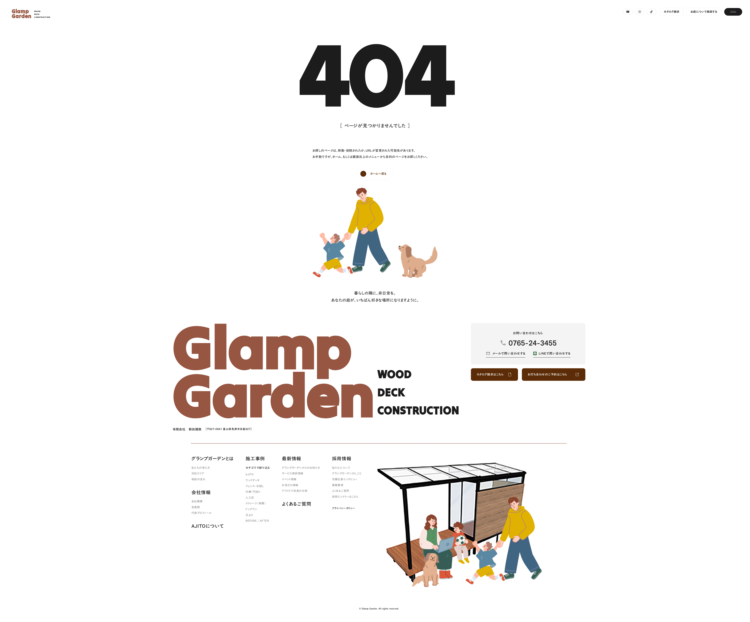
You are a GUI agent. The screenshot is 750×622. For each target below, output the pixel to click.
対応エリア (197, 474)
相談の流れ (198, 479)
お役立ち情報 (290, 485)
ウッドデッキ (253, 480)
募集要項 (337, 485)
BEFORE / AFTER (257, 521)
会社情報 (201, 492)
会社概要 (197, 502)
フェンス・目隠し (255, 486)
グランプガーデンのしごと (347, 474)
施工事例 (255, 458)
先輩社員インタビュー (345, 479)
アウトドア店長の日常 (294, 491)
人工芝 (250, 498)
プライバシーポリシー (343, 508)
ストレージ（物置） (256, 503)
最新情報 (291, 458)
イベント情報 (289, 479)
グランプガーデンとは (212, 458)
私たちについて (341, 468)
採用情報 (341, 458)
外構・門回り (253, 492)
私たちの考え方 (200, 468)
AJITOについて (207, 526)
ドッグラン (251, 509)
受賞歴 (195, 507)
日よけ (249, 515)
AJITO (250, 475)
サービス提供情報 (292, 474)
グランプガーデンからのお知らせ (301, 468)
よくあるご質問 (296, 504)
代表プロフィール (201, 513)
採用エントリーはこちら (345, 497)
